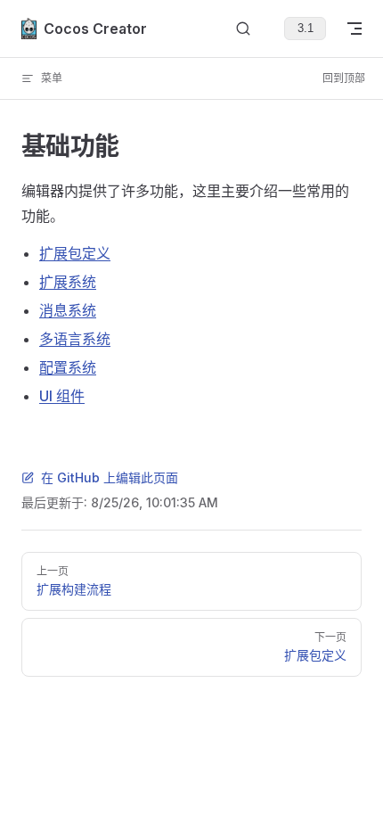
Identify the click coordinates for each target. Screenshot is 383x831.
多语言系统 (74, 339)
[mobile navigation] (354, 28)
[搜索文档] (243, 28)
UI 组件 (62, 396)
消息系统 (67, 310)
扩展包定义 (74, 253)
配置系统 (67, 367)
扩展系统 (67, 282)
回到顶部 (343, 78)
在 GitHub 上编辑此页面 (109, 477)
